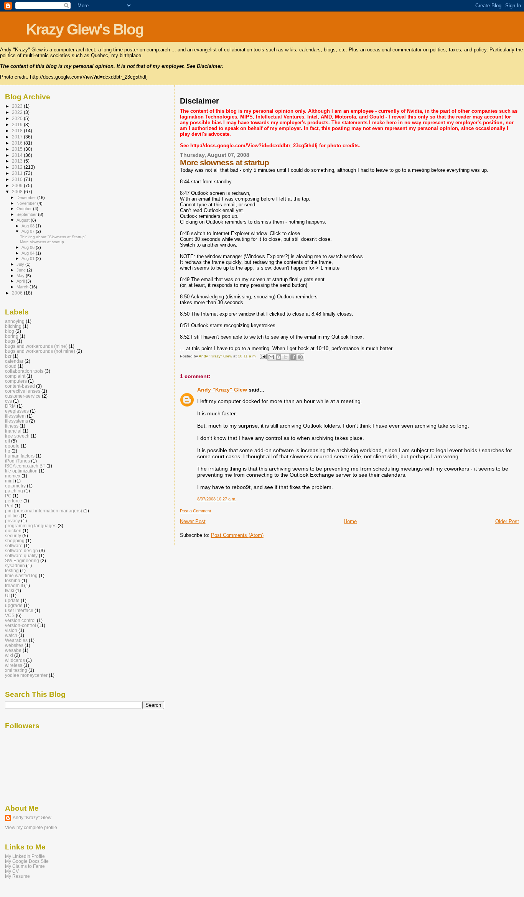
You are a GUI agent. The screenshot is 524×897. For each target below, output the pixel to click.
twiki (9, 590)
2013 (18, 160)
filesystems (16, 420)
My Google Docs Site (27, 861)
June (21, 270)
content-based (20, 385)
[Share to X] (286, 357)
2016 (18, 142)
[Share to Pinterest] (300, 357)
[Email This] (271, 357)
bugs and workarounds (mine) (36, 346)
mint (9, 480)
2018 (18, 130)
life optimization (21, 470)
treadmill (14, 585)
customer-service (23, 395)
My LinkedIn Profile (25, 856)
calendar (14, 361)
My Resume (17, 876)
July (20, 264)
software (14, 545)
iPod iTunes (17, 460)
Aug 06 (28, 247)
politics (12, 515)
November (26, 203)
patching (14, 490)
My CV (12, 871)
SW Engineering (22, 560)
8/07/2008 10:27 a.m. (216, 499)
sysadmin (15, 565)
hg (7, 450)
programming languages (30, 525)
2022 (18, 112)
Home (350, 521)
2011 (18, 173)
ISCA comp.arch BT (25, 465)
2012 (18, 167)
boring (11, 336)
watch (11, 635)
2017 (18, 136)
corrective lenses (22, 390)
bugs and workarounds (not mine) (40, 351)
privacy (12, 520)
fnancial (13, 430)
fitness (11, 425)
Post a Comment (195, 511)
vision (11, 630)
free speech (17, 435)
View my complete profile (31, 827)
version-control (20, 625)
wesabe (13, 650)
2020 (18, 118)
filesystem (15, 415)
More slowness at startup (42, 242)
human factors (20, 455)
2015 (18, 148)
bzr (8, 356)
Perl (9, 505)
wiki (9, 655)
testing (12, 570)
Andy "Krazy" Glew (222, 390)
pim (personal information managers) (43, 510)
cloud (10, 366)
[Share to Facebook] (293, 357)
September (27, 214)
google (12, 445)
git (7, 440)
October (24, 208)
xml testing (16, 670)
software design (21, 550)
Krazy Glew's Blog (84, 29)
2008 (18, 191)
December (26, 197)
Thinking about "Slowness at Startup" (53, 237)
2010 (18, 179)
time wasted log (21, 575)
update (12, 600)
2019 (18, 124)
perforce (13, 500)
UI (7, 595)
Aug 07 (28, 231)
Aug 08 (28, 226)
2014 (18, 155)
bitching (13, 326)
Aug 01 (28, 258)
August (23, 220)
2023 (18, 106)
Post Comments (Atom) (237, 535)
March (23, 287)
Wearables (16, 640)
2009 (18, 185)
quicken (13, 530)
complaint (15, 376)
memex (12, 475)
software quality (21, 555)
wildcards (15, 660)
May (21, 275)
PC (8, 495)
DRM (10, 405)
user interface (19, 610)
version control (20, 620)
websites (14, 645)
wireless (13, 665)
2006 (18, 292)
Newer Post (193, 521)
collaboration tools (24, 371)
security (13, 535)
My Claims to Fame (25, 866)
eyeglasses (17, 410)
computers (16, 381)
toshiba (12, 580)
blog (9, 331)
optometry (15, 485)
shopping (15, 540)
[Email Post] (263, 356)
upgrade (14, 605)
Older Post (507, 521)
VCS (10, 615)
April (21, 281)
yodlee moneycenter (26, 675)
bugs (10, 341)
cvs (8, 400)
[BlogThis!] (278, 357)
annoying (15, 321)
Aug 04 (28, 253)
